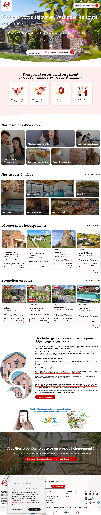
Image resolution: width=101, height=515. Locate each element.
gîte (81, 371)
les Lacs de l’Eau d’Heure (56, 387)
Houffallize (87, 386)
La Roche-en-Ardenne (72, 386)
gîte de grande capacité (63, 373)
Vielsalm (45, 387)
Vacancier (78, 5)
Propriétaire (86, 5)
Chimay (40, 387)
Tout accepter (34, 509)
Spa (36, 387)
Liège (44, 386)
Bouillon (59, 386)
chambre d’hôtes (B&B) (90, 371)
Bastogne (94, 386)
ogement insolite (50, 373)
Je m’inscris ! (58, 486)
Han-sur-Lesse (92, 384)
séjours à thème (62, 377)
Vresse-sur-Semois (70, 387)
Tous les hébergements (92, 225)
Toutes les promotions (93, 280)
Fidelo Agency (99, 507)
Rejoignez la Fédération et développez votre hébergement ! (50, 459)
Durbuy (85, 384)
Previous (94, 271)
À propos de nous (45, 397)
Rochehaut (38, 386)
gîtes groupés (76, 373)
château (42, 373)
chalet (37, 373)
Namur (48, 386)
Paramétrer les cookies (17, 509)
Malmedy (53, 386)
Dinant (81, 386)
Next (22, 240)
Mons (63, 386)
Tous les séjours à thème (92, 174)
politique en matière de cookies (21, 502)
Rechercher (72, 52)
